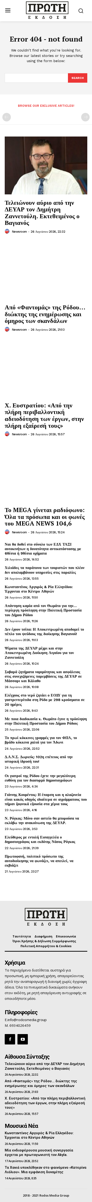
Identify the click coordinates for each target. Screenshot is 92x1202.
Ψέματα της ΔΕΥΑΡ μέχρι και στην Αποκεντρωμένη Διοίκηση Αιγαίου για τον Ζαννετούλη (39, 652)
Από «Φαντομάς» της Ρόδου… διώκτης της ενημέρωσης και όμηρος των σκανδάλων (45, 314)
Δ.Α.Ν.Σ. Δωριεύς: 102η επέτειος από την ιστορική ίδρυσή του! (39, 759)
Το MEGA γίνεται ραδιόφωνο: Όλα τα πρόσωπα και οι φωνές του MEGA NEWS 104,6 (45, 516)
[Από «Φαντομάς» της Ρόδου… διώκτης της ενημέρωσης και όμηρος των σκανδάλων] (46, 270)
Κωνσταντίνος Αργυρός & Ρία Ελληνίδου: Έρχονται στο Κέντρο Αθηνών (39, 589)
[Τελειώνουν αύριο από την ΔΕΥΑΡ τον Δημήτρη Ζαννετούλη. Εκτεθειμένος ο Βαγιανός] (46, 165)
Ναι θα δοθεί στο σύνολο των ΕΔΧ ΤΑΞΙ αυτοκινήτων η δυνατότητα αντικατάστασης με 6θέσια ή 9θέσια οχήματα (43, 549)
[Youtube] (22, 1039)
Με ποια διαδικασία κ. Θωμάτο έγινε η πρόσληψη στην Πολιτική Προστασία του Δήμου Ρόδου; (46, 721)
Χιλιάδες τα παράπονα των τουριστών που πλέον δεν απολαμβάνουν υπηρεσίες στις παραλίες (44, 569)
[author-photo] (8, 231)
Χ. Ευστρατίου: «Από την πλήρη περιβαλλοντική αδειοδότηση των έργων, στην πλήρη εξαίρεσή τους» (44, 415)
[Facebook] (10, 1039)
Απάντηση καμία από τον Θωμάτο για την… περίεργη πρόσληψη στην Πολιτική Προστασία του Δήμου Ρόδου (43, 610)
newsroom (19, 231)
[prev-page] (6, 117)
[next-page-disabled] (85, 117)
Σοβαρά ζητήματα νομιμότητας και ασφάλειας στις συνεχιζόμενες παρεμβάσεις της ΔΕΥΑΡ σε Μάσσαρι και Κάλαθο (43, 676)
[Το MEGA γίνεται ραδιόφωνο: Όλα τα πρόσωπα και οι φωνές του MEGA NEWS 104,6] (46, 473)
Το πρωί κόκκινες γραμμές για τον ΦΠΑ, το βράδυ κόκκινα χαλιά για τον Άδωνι (41, 740)
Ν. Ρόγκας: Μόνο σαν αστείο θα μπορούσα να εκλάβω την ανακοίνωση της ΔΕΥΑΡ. (42, 820)
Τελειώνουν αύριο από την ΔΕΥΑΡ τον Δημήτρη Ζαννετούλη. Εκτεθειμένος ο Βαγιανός (42, 212)
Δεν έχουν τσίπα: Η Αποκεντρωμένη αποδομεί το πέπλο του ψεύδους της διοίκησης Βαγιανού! (44, 631)
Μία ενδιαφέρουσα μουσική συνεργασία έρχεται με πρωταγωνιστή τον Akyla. (39, 1152)
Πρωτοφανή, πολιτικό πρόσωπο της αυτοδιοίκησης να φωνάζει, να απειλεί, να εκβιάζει (39, 861)
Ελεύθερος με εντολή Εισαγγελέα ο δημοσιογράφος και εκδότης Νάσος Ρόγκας (40, 839)
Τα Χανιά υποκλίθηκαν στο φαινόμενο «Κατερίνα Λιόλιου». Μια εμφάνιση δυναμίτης (45, 1169)
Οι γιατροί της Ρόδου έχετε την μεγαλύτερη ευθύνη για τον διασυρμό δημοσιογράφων (40, 778)
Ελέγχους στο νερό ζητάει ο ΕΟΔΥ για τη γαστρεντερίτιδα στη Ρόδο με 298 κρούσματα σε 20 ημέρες (45, 699)
